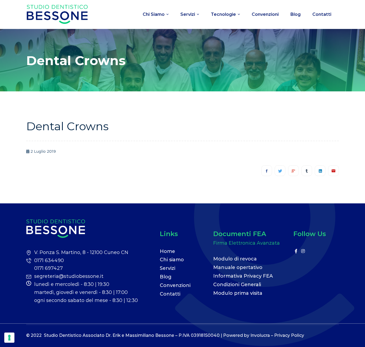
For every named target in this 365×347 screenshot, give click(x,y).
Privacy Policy (289, 335)
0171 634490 (49, 260)
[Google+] (293, 170)
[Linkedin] (320, 170)
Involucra (260, 335)
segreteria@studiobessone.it (68, 276)
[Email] (333, 170)
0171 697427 (48, 268)
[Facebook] (266, 170)
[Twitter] (280, 170)
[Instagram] (303, 251)
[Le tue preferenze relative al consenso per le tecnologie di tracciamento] (9, 338)
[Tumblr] (306, 170)
